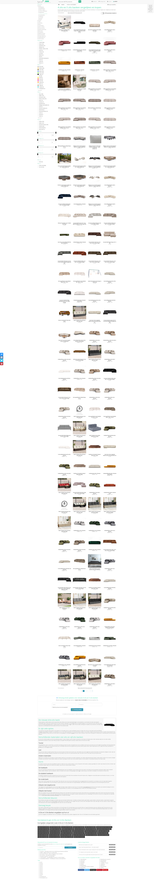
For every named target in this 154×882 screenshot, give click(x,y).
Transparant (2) (42, 88)
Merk (39, 92)
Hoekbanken (41, 7)
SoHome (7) (41, 101)
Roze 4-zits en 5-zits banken (79, 829)
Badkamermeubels (41, 33)
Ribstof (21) (41, 55)
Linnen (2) (41, 61)
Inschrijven (70, 847)
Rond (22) (41, 161)
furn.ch (41, 870)
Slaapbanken (41, 12)
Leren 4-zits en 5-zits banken (54, 834)
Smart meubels (41, 38)
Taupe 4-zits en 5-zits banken (104, 831)
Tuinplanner (102, 864)
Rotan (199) (41, 44)
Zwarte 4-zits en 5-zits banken (79, 827)
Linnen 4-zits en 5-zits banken (54, 836)
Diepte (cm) (40, 152)
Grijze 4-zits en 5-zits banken (43, 836)
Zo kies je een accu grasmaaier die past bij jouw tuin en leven (97, 854)
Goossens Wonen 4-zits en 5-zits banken (104, 829)
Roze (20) (41, 80)
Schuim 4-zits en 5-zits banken (55, 827)
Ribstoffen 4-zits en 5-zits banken (68, 829)
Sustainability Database (44, 858)
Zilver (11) (41, 83)
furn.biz (41, 874)
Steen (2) (41, 59)
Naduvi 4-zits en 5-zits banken (103, 832)
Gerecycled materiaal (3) (44, 58)
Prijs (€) (39, 131)
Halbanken (41, 16)
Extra (39, 163)
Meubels (40, 4)
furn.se (41, 869)
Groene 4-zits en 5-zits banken (67, 827)
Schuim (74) (41, 51)
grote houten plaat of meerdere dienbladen (50, 795)
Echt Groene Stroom (44, 853)
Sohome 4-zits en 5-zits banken (103, 834)
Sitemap (82, 864)
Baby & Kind (40, 30)
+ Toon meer (40, 90)
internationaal (51, 856)
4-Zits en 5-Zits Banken (43, 13)
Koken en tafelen (41, 26)
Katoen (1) (41, 62)
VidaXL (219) (41, 95)
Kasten (39, 24)
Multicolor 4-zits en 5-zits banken (66, 832)
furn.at (41, 865)
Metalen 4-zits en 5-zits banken (55, 829)
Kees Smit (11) (42, 129)
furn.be (41, 863)
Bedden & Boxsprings (42, 29)
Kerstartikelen (40, 32)
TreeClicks (42, 851)
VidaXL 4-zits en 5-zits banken (91, 834)
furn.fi (41, 875)
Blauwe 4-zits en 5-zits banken (43, 827)
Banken (39, 5)
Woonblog (82, 861)
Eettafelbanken (42, 8)
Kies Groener (42, 855)
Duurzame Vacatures (44, 856)
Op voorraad (41, 167)
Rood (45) (41, 79)
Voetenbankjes (42, 15)
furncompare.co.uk (43, 877)
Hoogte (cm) (40, 138)
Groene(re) (47, 1)
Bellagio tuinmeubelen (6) (44, 105)
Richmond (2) (41, 109)
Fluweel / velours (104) (43, 48)
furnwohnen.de (43, 876)
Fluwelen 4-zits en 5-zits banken (90, 832)
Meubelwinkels (83, 865)
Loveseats (41, 17)
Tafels (39, 21)
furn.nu (41, 867)
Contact (102, 867)
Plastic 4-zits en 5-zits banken (90, 827)
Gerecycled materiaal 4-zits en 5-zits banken (104, 827)
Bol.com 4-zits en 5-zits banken (43, 829)
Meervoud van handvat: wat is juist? (97, 844)
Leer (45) (41, 53)
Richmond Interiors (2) (43, 111)
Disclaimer (82, 862)
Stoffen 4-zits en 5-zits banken (43, 831)
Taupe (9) (41, 85)
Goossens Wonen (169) (43, 124)
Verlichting (40, 22)
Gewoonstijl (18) (42, 127)
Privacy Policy (82, 867)
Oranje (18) (41, 82)
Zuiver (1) (41, 116)
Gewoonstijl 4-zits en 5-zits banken (67, 836)
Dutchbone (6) (42, 103)
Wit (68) (40, 76)
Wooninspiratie (103, 866)
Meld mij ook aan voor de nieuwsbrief (60, 707)
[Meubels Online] (59, 5)
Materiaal (40, 40)
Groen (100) (41, 72)
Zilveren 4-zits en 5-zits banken (43, 832)
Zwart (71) (41, 74)
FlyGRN (41, 852)
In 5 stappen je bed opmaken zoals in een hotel (97, 852)
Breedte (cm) (41, 145)
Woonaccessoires (41, 28)
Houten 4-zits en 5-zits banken (66, 834)
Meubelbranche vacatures (105, 859)
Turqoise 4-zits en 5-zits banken (78, 831)
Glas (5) (40, 56)
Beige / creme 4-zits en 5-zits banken (78, 834)
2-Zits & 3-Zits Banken (43, 11)
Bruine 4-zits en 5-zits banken (79, 836)
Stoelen (39, 20)
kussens (73, 733)
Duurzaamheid (103, 860)
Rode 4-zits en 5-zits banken (91, 829)
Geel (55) (41, 77)
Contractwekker (43, 857)
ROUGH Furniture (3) (43, 108)
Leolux (41, 731)
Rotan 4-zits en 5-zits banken (43, 834)
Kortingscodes (103, 861)
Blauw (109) (41, 71)
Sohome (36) (41, 126)
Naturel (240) (41, 68)
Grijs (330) (41, 66)
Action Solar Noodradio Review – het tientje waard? (97, 847)
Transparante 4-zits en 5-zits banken (91, 831)
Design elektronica (41, 37)
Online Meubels (83, 859)
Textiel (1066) (41, 42)
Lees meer (150, 11)
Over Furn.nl (82, 860)
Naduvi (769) (41, 121)
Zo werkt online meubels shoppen (87, 866)
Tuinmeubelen (41, 25)
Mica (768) (41, 94)
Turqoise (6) (41, 87)
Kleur (39, 64)
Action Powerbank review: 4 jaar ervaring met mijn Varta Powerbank (97, 849)
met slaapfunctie (86, 787)
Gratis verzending (42, 165)
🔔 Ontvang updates (77, 709)
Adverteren (102, 865)
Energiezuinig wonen (42, 36)
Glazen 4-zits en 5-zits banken (79, 832)
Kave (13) (41, 100)
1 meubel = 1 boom (104, 862)
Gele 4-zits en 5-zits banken (55, 832)
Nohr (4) (40, 106)
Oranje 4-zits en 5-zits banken (66, 831)
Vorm (39, 159)
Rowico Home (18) (42, 98)
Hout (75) (41, 50)
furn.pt (41, 873)
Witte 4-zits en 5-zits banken (54, 831)
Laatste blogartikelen (83, 842)
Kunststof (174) (42, 45)
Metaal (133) (41, 47)
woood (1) (41, 114)
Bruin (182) (41, 69)
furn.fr (41, 862)
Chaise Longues (42, 9)
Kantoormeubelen (41, 34)
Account (109, 1)
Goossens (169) (42, 97)
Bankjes (40, 19)
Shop (39, 119)
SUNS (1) (41, 112)
